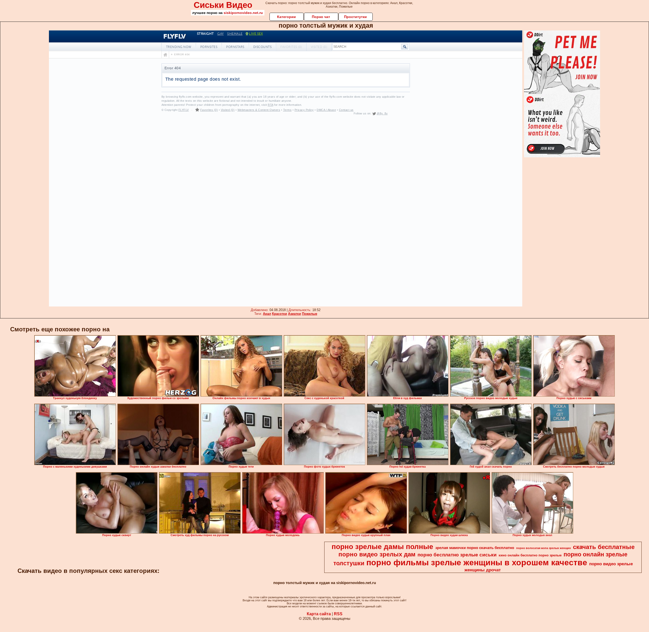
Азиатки (294, 314)
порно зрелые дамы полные (382, 547)
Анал (267, 314)
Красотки (279, 314)
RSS (338, 614)
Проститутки (355, 17)
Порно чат (321, 17)
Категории (286, 17)
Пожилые (309, 314)
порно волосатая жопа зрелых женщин (543, 548)
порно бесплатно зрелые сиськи (457, 554)
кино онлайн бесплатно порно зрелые (530, 555)
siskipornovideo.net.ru (243, 13)
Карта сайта (319, 614)
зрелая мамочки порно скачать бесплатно (474, 548)
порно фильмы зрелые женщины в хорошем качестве (476, 562)
